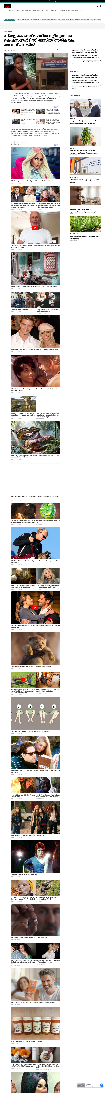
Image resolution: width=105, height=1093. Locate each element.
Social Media (63, 10)
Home (5, 10)
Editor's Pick (79, 10)
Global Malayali (38, 10)
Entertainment (26, 10)
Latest (11, 10)
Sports (47, 10)
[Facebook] (49, 1)
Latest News (74, 72)
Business (71, 10)
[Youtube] (55, 1)
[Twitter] (51, 1)
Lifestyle (53, 10)
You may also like (76, 96)
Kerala (10, 31)
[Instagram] (53, 1)
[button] (100, 6)
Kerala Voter (9, 49)
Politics (17, 10)
